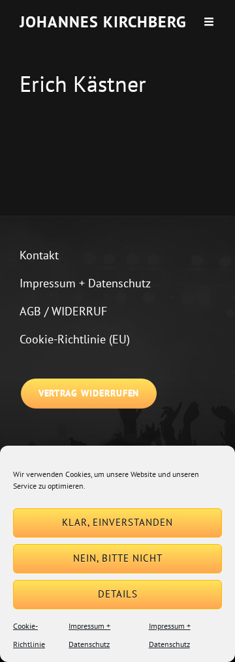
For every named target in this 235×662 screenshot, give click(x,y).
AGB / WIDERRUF (63, 311)
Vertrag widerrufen (89, 393)
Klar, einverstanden (117, 522)
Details (118, 594)
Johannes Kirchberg (103, 22)
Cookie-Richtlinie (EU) (75, 339)
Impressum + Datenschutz (85, 283)
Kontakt (39, 255)
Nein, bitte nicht (118, 558)
